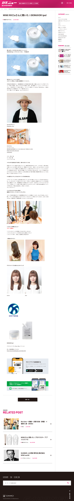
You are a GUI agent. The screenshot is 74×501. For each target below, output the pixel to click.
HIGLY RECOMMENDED (62, 35)
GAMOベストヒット (61, 32)
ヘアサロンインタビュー (62, 29)
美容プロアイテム (61, 30)
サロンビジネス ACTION (62, 19)
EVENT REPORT (61, 34)
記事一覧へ (27, 399)
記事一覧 (5, 9)
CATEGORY (5, 477)
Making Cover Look (61, 37)
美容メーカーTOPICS (62, 27)
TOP (2, 9)
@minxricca (9, 152)
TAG (11, 477)
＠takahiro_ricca (10, 126)
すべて (59, 17)
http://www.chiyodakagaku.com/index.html (16, 350)
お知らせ (60, 41)
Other (59, 24)
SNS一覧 (17, 477)
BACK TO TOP (69, 496)
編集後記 (60, 39)
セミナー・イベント (62, 25)
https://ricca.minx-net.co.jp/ (13, 150)
